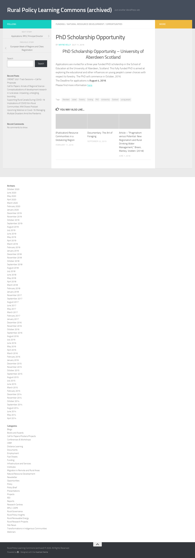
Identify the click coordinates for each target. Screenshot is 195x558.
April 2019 (11, 240)
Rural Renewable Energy (18, 518)
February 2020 (13, 206)
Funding (60, 24)
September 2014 (14, 404)
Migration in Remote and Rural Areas (23, 470)
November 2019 (14, 216)
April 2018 (11, 281)
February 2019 (13, 247)
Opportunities (114, 24)
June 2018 (11, 274)
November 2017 (14, 295)
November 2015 (14, 367)
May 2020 (11, 196)
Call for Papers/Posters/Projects (21, 436)
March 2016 (12, 353)
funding (90, 100)
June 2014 (11, 411)
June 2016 (11, 343)
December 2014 (14, 394)
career (74, 100)
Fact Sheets (12, 456)
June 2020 (11, 192)
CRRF (9, 443)
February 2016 (13, 356)
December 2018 (14, 254)
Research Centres (15, 504)
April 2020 (11, 199)
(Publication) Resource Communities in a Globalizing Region (67, 136)
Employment (13, 453)
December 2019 (14, 213)
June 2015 (11, 384)
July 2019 (11, 230)
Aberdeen (66, 100)
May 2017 (11, 309)
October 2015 (13, 370)
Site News (11, 525)
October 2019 (13, 220)
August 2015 (13, 377)
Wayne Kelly (65, 45)
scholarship (105, 100)
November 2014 (14, 397)
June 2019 (11, 233)
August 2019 (13, 227)
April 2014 (11, 418)
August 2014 (13, 408)
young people (125, 100)
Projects (10, 494)
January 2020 (13, 210)
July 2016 (11, 339)
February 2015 (13, 391)
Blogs (9, 429)
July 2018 (11, 271)
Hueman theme (42, 552)
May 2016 (11, 346)
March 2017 (12, 312)
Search (10, 58)
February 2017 (13, 315)
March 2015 (12, 387)
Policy (9, 484)
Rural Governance (15, 511)
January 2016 (13, 360)
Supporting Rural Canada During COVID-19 (26, 100)
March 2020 (12, 203)
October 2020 (13, 189)
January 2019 (13, 251)
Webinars (11, 532)
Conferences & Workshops (19, 439)
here (89, 85)
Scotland (115, 100)
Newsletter (12, 477)
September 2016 (14, 333)
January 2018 (13, 292)
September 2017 (14, 298)
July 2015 (11, 380)
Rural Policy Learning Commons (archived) (59, 10)
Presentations (13, 491)
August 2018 (13, 268)
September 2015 (14, 374)
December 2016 (14, 322)
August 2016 (13, 336)
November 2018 (14, 257)
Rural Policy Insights (16, 515)
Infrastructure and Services (19, 463)
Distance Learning (15, 446)
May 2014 (11, 415)
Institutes (11, 467)
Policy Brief (12, 487)
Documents (12, 450)
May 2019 (11, 237)
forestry (82, 100)
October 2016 (13, 329)
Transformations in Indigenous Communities (27, 528)
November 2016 (14, 326)
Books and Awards (15, 433)
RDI (8, 497)
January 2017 (13, 319)
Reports (10, 501)
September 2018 (14, 264)
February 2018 (13, 288)
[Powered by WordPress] (18, 552)
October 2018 (13, 261)
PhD (97, 100)
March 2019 (12, 244)
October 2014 (13, 401)
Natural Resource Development (85, 24)
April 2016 (11, 350)
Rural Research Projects (17, 521)
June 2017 (11, 305)
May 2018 (11, 278)
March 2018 (12, 285)
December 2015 (14, 363)
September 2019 (14, 223)
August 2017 (13, 302)
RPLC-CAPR (12, 508)
